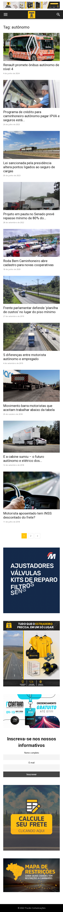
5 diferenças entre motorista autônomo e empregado (24, 357)
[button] (5, 14)
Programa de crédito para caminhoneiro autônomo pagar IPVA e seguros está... (31, 116)
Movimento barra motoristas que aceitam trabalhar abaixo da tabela (29, 408)
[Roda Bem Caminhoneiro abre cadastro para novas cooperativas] (31, 243)
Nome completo (31, 753)
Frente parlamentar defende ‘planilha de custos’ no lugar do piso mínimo (30, 310)
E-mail (32, 763)
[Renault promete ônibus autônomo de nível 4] (31, 47)
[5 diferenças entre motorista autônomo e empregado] (31, 337)
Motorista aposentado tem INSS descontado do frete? (27, 515)
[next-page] (37, 535)
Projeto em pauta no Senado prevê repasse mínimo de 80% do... (28, 216)
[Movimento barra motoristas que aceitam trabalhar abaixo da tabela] (31, 386)
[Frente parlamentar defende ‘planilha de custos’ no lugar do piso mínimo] (31, 290)
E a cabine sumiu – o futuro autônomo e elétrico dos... (23, 459)
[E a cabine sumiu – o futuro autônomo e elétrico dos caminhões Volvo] (31, 437)
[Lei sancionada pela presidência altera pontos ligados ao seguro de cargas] (31, 145)
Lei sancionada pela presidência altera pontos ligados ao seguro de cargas (29, 167)
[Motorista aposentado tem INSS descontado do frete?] (31, 490)
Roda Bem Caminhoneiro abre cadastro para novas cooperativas (28, 263)
